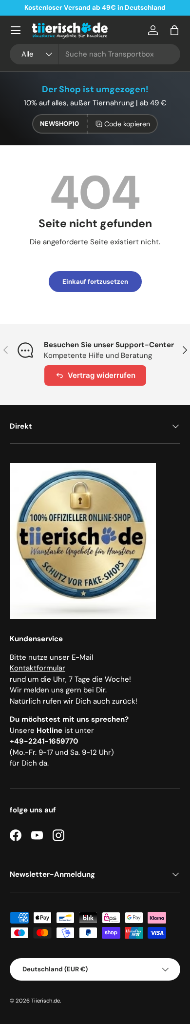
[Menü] (15, 30)
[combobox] (95, 54)
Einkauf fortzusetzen (95, 281)
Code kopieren (127, 123)
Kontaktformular (37, 668)
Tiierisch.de (45, 1000)
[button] (174, 30)
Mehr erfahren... (131, 7)
